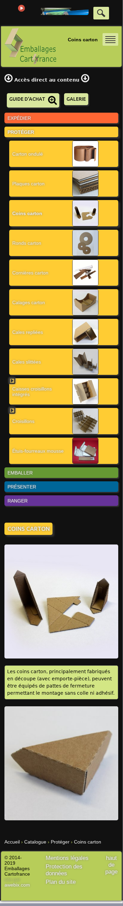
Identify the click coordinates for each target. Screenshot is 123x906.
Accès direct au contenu (47, 80)
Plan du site (61, 882)
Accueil (12, 842)
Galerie (76, 99)
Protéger (60, 842)
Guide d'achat (27, 99)
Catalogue (35, 842)
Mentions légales (67, 858)
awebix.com (17, 885)
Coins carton (87, 842)
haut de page (111, 865)
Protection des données (64, 870)
